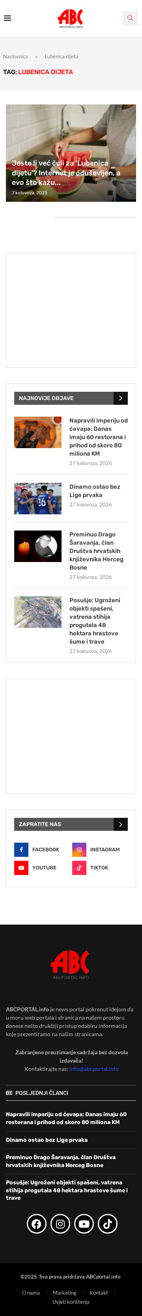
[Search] (130, 18)
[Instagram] (60, 1224)
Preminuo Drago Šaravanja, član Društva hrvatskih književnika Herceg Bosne (96, 551)
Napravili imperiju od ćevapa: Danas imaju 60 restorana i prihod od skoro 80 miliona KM (98, 437)
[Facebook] (37, 1224)
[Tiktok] (108, 1224)
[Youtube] (84, 1224)
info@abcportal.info (94, 1068)
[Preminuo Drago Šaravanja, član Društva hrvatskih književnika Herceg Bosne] (38, 546)
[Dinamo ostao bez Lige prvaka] (38, 498)
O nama (31, 1293)
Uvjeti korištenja (71, 1302)
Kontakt (99, 1293)
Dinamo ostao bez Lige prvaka (94, 491)
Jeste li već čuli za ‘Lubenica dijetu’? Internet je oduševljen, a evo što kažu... (66, 173)
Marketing (65, 1293)
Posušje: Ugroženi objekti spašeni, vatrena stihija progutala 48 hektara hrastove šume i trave (94, 621)
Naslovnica (15, 56)
